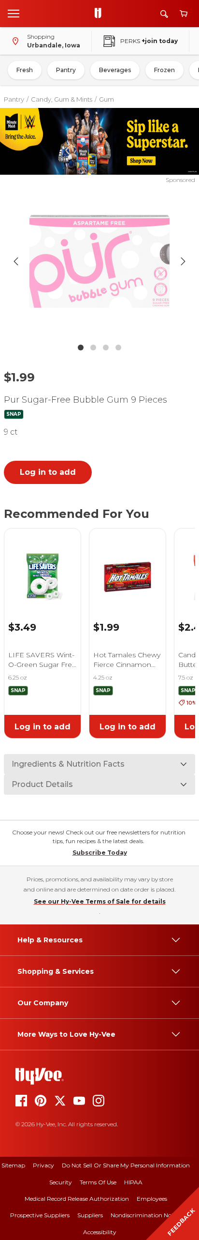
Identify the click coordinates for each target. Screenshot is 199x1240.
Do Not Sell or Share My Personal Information (126, 1165)
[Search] (164, 13)
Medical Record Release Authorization (77, 1198)
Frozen (164, 70)
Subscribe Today (99, 852)
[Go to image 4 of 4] (118, 347)
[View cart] (183, 14)
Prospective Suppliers (40, 1215)
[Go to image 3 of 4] (106, 347)
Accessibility (99, 1232)
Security (60, 1182)
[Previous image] (16, 261)
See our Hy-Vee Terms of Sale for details (100, 901)
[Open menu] (13, 13)
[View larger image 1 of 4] (100, 261)
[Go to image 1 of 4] (80, 347)
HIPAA (133, 1182)
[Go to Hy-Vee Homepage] (100, 13)
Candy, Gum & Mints (61, 99)
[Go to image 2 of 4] (93, 347)
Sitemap (13, 1165)
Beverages (115, 70)
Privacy (43, 1165)
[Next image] (183, 261)
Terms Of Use (98, 1182)
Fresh (24, 70)
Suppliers (90, 1215)
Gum (106, 99)
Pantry (66, 70)
